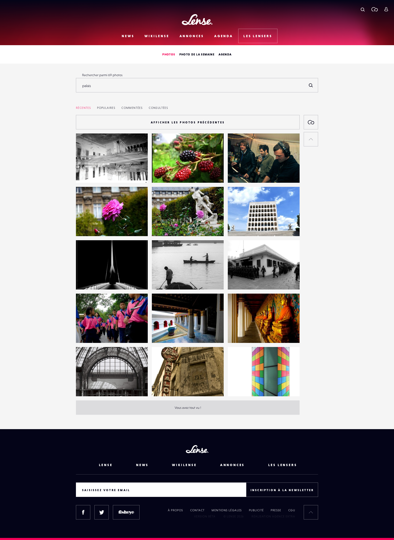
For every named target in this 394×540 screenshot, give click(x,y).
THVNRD (86, 174)
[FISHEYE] (126, 512)
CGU (291, 510)
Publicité (256, 510)
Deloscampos (241, 388)
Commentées (132, 107)
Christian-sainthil (244, 281)
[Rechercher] (311, 85)
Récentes (83, 107)
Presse (276, 510)
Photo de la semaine (197, 54)
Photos (168, 54)
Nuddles (86, 388)
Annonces (192, 36)
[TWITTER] (101, 512)
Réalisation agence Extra (273, 516)
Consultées (158, 107)
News (128, 36)
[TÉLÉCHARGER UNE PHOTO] (311, 122)
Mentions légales (227, 510)
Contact (197, 510)
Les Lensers (257, 36)
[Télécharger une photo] (374, 9)
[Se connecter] (386, 9)
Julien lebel (88, 228)
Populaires (106, 107)
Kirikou (85, 281)
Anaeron (162, 388)
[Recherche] (363, 9)
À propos (175, 510)
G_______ (163, 174)
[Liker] (138, 145)
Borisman (162, 281)
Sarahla (237, 228)
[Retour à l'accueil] (197, 19)
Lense (106, 465)
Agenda (223, 36)
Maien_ (237, 174)
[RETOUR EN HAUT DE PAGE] (311, 139)
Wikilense (156, 36)
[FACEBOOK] (83, 512)
